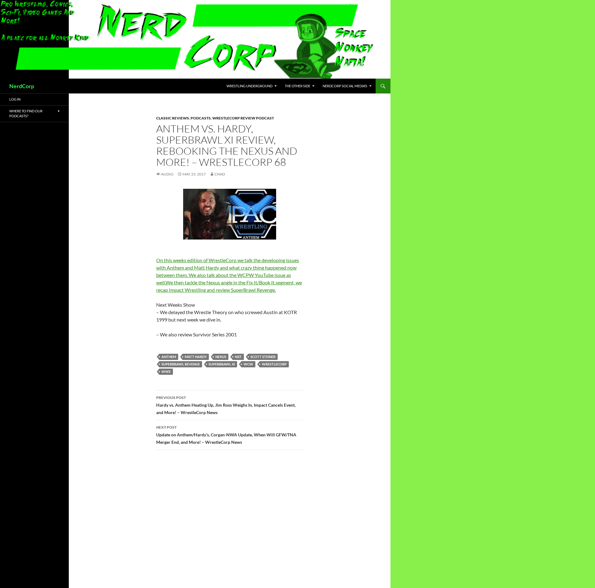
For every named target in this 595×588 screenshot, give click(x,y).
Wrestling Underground (249, 86)
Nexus (220, 357)
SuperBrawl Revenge (180, 364)
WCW (248, 364)
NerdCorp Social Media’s (345, 86)
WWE (166, 372)
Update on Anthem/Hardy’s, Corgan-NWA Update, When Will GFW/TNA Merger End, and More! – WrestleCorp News (226, 435)
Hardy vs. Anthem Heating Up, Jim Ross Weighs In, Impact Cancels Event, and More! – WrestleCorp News (226, 405)
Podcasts (201, 118)
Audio (167, 174)
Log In (14, 99)
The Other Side (297, 86)
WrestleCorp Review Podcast (243, 118)
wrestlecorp (274, 364)
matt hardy (196, 357)
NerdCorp (21, 86)
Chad (219, 174)
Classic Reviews (172, 118)
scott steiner (262, 357)
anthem (168, 357)
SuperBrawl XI (222, 364)
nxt (238, 357)
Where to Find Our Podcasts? (25, 113)
